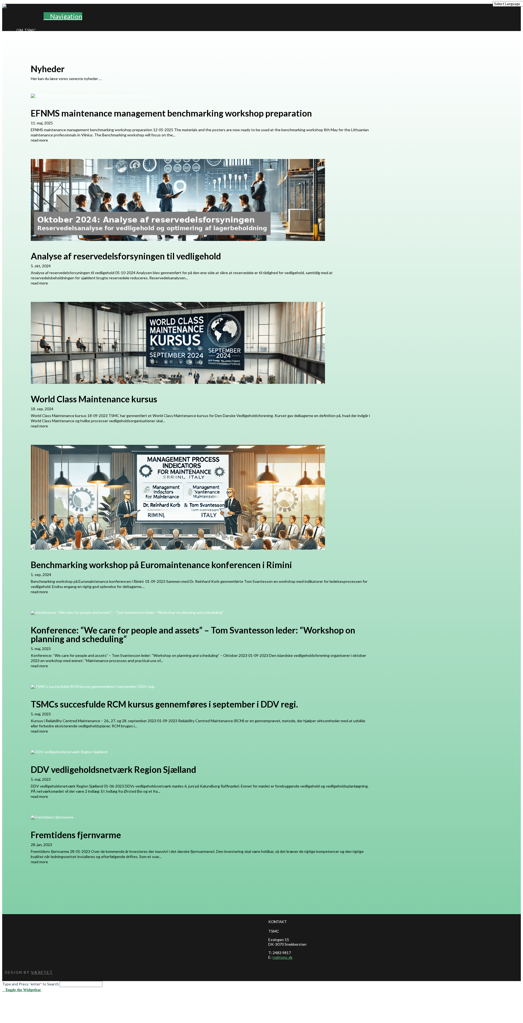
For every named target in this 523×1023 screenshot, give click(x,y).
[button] (63, 16)
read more (39, 140)
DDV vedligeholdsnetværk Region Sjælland (113, 769)
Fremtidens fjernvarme (76, 834)
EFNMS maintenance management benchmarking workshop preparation (171, 113)
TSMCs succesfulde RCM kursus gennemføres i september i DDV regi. (164, 704)
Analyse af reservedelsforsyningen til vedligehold (126, 256)
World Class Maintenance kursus (94, 399)
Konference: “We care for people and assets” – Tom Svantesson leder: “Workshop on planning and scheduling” (193, 634)
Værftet (42, 972)
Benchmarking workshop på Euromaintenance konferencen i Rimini (161, 564)
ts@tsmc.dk (282, 957)
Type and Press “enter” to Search (30, 984)
